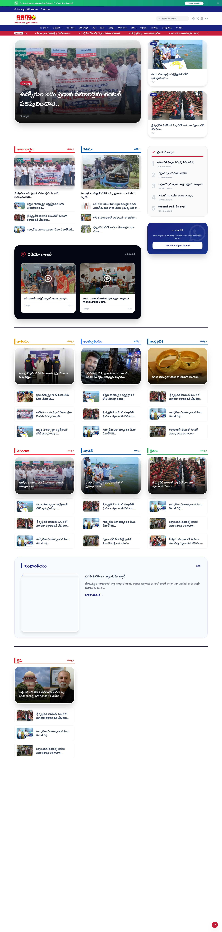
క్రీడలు (102, 28)
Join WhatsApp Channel (177, 245)
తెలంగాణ (43, 28)
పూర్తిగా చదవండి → (94, 594)
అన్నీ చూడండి (130, 254)
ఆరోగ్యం (111, 28)
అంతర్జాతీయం (167, 28)
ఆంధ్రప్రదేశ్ (56, 28)
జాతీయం (154, 28)
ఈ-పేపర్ (179, 28)
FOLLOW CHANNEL (194, 3)
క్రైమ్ (94, 28)
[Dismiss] (218, 3)
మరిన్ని (69, 149)
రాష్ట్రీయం (143, 28)
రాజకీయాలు (71, 28)
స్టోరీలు (133, 28)
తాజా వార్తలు (122, 28)
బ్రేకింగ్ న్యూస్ (84, 28)
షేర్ (71, 305)
